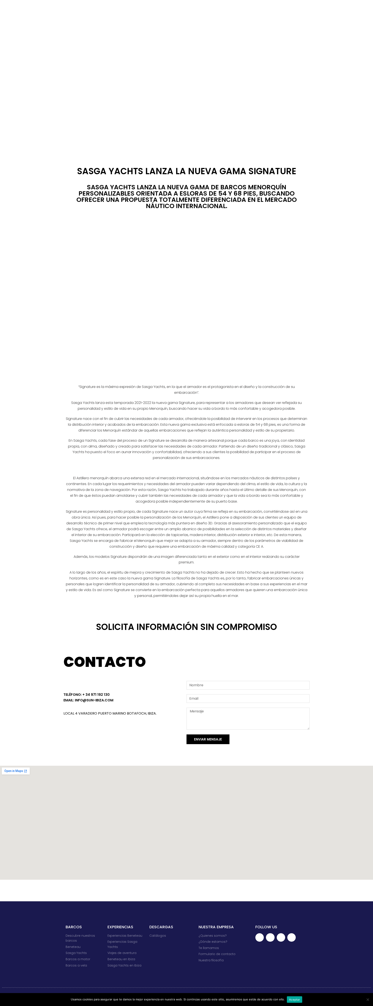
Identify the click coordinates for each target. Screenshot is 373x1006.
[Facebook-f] (66, 728)
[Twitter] (78, 728)
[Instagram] (100, 728)
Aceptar (294, 999)
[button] (186, 296)
